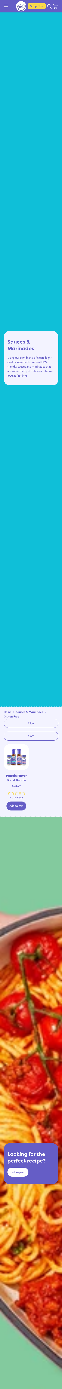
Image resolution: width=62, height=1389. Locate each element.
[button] (49, 6)
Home (8, 712)
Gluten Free (11, 716)
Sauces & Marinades (29, 712)
